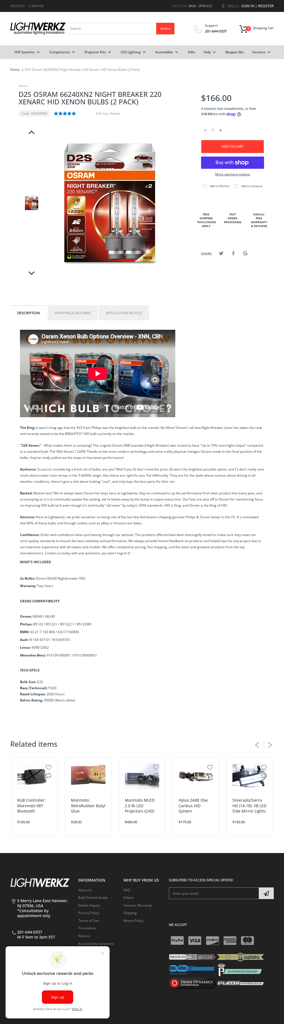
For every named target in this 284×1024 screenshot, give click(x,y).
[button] (65, 113)
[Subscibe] (266, 893)
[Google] (245, 253)
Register (266, 5)
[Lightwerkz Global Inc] (38, 28)
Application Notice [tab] (124, 312)
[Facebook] (233, 253)
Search (165, 29)
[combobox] (120, 28)
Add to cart (233, 146)
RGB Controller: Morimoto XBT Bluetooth (31, 805)
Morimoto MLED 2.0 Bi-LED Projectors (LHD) (139, 805)
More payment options (232, 174)
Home (15, 69)
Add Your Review (108, 113)
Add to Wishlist (220, 186)
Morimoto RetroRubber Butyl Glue (88, 805)
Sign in (247, 5)
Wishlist (17, 6)
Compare (36, 6)
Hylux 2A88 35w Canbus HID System (193, 805)
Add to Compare (252, 186)
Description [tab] (28, 312)
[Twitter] (221, 253)
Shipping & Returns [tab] (73, 312)
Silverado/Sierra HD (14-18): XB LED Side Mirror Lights (249, 805)
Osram (23, 86)
